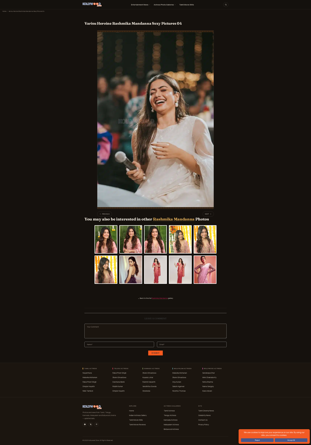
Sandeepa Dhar (208, 373)
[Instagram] (96, 424)
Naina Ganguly (208, 386)
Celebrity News (204, 415)
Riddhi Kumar (117, 386)
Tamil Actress (169, 411)
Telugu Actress (170, 415)
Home (4, 11)
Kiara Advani (207, 391)
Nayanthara (87, 373)
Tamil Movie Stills (186, 5)
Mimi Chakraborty (209, 377)
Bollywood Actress (171, 429)
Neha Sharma (207, 382)
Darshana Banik (118, 382)
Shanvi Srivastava (119, 377)
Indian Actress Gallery (138, 415)
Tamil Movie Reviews (137, 424)
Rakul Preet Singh (89, 382)
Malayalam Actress (171, 424)
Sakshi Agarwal (178, 386)
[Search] (225, 4)
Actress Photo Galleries (164, 5)
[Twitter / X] (90, 424)
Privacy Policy (203, 424)
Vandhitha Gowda (149, 386)
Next (207, 214)
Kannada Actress (170, 420)
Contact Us (202, 420)
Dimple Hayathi (89, 386)
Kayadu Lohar (148, 377)
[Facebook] (85, 424)
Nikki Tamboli (88, 391)
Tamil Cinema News (206, 411)
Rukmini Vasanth (149, 382)
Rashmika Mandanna (173, 219)
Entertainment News (139, 5)
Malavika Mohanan (90, 377)
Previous (106, 214)
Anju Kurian (176, 382)
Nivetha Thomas (179, 391)
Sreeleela (146, 391)
